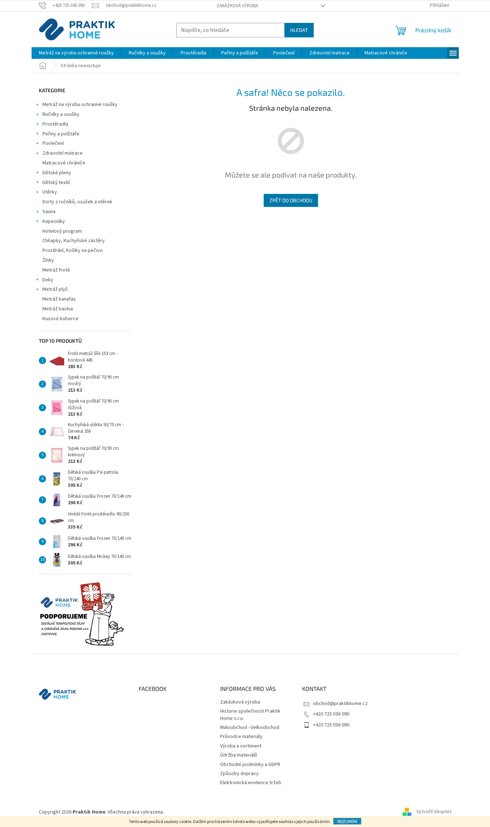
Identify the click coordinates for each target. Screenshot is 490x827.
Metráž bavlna (58, 309)
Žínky (48, 260)
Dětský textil (56, 182)
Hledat (299, 30)
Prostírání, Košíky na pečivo (72, 250)
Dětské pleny (56, 172)
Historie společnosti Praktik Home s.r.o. (250, 715)
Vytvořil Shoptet (434, 812)
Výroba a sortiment (241, 746)
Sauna (48, 211)
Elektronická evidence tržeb (250, 782)
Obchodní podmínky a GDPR (250, 764)
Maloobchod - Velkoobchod (249, 727)
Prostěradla (55, 124)
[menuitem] (76, 53)
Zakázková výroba (237, 6)
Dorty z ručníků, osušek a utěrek (77, 201)
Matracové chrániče (63, 163)
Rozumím (347, 821)
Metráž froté (56, 270)
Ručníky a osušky (60, 114)
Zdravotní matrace (62, 153)
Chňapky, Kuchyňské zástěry (73, 240)
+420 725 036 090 (331, 714)
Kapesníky (53, 221)
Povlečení (53, 143)
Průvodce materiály (241, 736)
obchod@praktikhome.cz (340, 703)
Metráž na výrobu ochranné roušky (80, 104)
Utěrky (49, 192)
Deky (47, 280)
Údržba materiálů (238, 755)
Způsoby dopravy (239, 773)
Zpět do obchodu (290, 200)
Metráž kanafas (59, 299)
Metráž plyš (55, 289)
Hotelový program (62, 231)
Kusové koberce (60, 318)
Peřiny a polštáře (60, 134)
